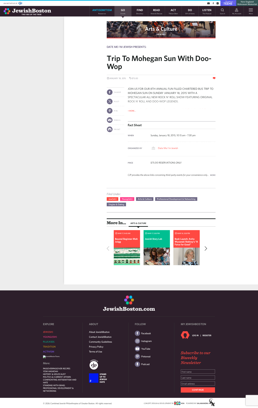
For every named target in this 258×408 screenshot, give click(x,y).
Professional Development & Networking (176, 199)
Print (117, 129)
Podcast (145, 364)
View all (161, 34)
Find (139, 11)
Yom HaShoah (50, 371)
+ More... (132, 111)
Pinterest (146, 356)
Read (156, 11)
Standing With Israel (54, 385)
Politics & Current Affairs (57, 377)
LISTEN (206, 11)
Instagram (146, 341)
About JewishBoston (99, 332)
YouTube (145, 348)
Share (117, 92)
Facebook (146, 333)
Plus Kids (48, 341)
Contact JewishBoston (100, 336)
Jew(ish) (112, 199)
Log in (195, 335)
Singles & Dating (116, 204)
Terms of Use (95, 351)
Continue (198, 390)
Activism (48, 351)
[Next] (205, 248)
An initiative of (11, 3)
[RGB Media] (179, 403)
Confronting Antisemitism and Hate (59, 381)
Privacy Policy (96, 346)
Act (173, 11)
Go (123, 11)
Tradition (49, 346)
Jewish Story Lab (153, 238)
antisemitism (102, 11)
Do (190, 11)
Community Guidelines (100, 341)
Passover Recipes (61, 368)
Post (117, 101)
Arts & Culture (161, 29)
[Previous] (108, 248)
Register (207, 335)
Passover (48, 368)
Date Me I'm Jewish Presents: (126, 46)
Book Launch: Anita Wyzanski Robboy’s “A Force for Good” (186, 241)
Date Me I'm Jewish (168, 148)
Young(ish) (127, 199)
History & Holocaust (54, 374)
